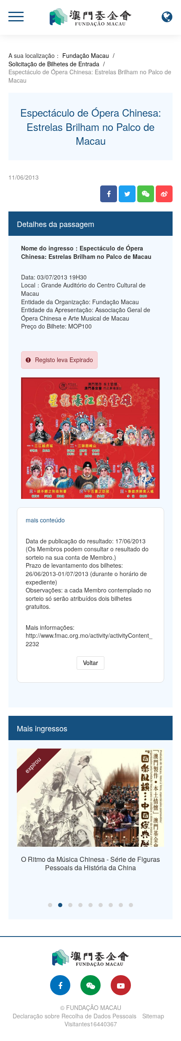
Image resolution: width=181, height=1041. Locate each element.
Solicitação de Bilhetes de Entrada (53, 64)
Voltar (90, 662)
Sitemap (153, 1016)
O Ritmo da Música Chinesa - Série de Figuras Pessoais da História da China (90, 863)
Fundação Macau (85, 55)
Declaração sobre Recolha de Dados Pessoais (74, 1016)
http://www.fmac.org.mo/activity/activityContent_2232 (89, 639)
